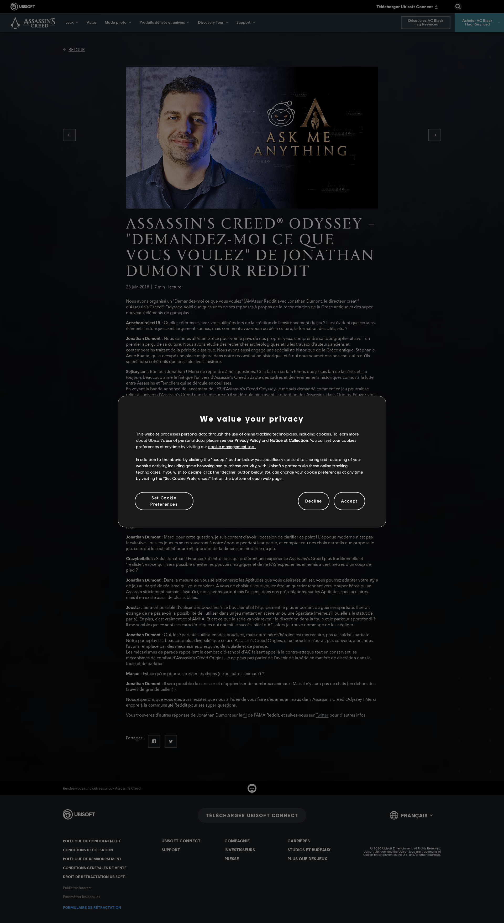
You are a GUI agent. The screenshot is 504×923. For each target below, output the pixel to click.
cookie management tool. (232, 446)
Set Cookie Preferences (164, 500)
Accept (349, 501)
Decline (313, 501)
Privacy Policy (248, 440)
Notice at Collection (289, 440)
